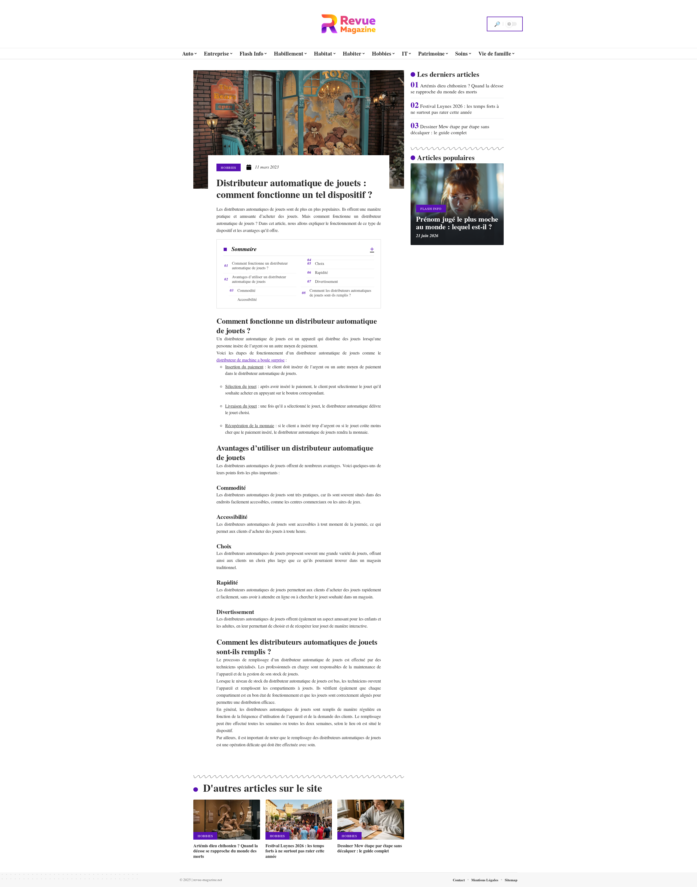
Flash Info (431, 208)
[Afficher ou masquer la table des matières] (315, 249)
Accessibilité (247, 299)
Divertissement (326, 281)
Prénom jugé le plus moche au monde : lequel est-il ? (457, 223)
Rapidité (321, 272)
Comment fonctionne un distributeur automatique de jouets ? (260, 265)
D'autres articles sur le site (262, 787)
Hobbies (228, 167)
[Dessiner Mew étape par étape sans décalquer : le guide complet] (370, 820)
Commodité (246, 290)
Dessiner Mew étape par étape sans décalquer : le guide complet (369, 848)
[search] (497, 24)
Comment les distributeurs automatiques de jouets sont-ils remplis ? (340, 293)
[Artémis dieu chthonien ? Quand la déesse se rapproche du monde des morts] (226, 820)
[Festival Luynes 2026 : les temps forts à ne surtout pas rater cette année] (298, 820)
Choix (319, 263)
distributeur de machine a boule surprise (250, 360)
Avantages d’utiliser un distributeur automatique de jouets (259, 279)
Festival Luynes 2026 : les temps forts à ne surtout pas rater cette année (294, 850)
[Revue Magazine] (348, 24)
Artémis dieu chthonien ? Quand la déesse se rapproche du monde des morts (225, 850)
